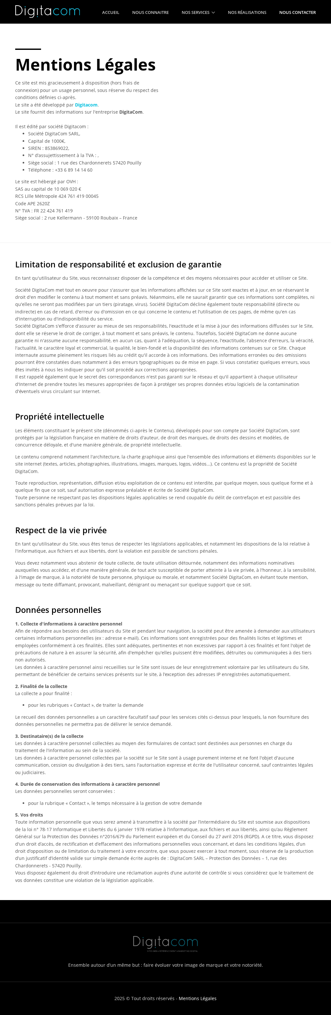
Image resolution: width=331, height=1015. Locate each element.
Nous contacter (297, 12)
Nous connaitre (150, 12)
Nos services (195, 12)
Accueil (110, 12)
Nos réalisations (247, 12)
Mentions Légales (198, 998)
